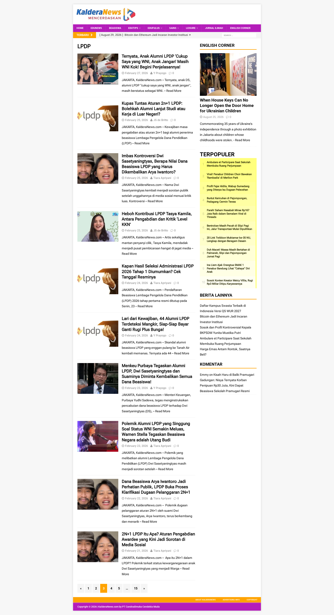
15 (135, 588)
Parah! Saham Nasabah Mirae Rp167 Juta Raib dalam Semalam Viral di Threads (228, 214)
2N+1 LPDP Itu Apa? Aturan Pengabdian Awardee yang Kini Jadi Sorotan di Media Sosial (158, 539)
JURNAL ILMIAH (214, 28)
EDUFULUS (154, 28)
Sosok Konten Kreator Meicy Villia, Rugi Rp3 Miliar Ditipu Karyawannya (230, 282)
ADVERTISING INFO (231, 600)
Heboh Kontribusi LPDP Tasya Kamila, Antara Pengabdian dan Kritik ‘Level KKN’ (157, 219)
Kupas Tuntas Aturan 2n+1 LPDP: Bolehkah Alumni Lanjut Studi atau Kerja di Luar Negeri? (153, 108)
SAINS (172, 28)
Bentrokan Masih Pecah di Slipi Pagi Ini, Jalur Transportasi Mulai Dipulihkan (229, 227)
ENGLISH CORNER (240, 28)
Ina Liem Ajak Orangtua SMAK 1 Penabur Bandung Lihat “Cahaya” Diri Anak (228, 268)
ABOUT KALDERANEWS (205, 600)
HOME (80, 28)
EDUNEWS (96, 28)
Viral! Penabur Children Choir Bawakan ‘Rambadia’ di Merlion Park (229, 176)
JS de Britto (160, 120)
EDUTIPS (133, 28)
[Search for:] (239, 35)
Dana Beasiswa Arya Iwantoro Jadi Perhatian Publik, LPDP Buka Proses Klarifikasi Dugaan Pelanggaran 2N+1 (156, 487)
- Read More (241, 140)
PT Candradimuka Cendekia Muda (141, 606)
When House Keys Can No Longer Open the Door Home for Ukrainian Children (227, 105)
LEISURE (191, 28)
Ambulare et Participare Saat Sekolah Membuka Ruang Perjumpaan (228, 164)
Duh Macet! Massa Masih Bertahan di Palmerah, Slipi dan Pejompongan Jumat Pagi (228, 253)
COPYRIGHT (252, 600)
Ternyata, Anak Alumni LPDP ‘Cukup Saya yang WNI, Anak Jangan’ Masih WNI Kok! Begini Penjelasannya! (155, 61)
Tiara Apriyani (162, 178)
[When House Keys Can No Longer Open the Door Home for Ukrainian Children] (228, 93)
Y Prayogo (159, 73)
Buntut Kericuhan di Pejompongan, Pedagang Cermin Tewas (227, 200)
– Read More (172, 91)
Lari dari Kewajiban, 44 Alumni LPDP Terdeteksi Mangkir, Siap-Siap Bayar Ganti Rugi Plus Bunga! (155, 324)
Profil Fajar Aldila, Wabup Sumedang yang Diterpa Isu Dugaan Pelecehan (228, 188)
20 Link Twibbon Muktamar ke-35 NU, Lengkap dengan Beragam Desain (229, 239)
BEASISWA (115, 28)
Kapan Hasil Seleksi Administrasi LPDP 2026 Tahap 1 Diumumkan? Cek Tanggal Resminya (158, 271)
